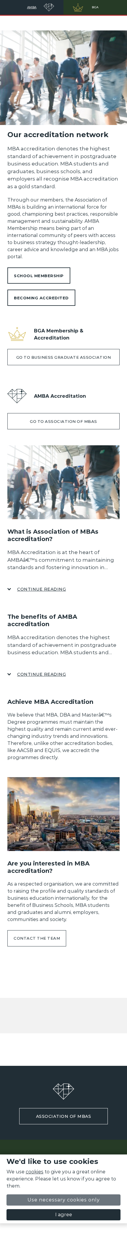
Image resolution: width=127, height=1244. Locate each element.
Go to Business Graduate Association (63, 357)
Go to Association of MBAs (63, 421)
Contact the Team (37, 938)
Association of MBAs (63, 1116)
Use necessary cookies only (63, 1200)
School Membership (39, 275)
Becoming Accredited (41, 297)
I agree (63, 1214)
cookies (34, 1172)
